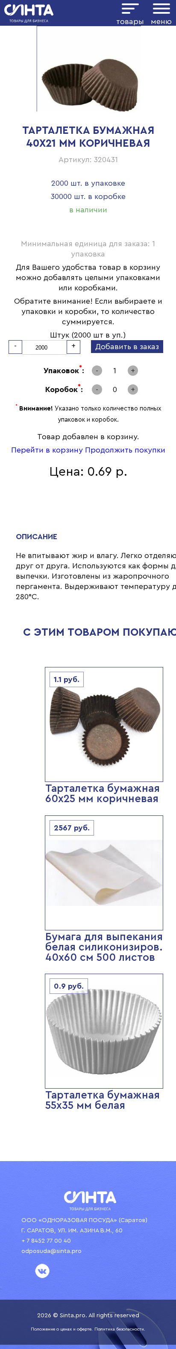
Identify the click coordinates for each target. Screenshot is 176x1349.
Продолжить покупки (125, 450)
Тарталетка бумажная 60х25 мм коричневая (102, 793)
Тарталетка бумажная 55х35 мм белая (102, 1100)
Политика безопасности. (119, 1329)
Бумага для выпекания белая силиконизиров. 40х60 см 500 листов (104, 947)
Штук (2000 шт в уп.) (88, 335)
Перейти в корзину (47, 450)
